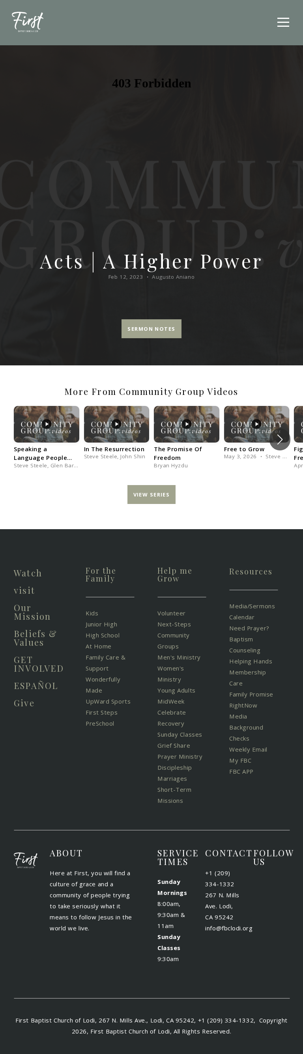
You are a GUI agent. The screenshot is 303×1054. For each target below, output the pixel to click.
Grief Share (173, 745)
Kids (92, 613)
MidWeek (171, 701)
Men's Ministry (179, 657)
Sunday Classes (179, 734)
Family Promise (252, 694)
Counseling (245, 650)
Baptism (241, 639)
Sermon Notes (151, 328)
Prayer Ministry (179, 756)
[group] (46, 439)
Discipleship (175, 767)
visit (24, 590)
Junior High (102, 624)
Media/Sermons (252, 606)
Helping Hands (250, 661)
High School (103, 635)
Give (24, 703)
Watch (28, 573)
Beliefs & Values (35, 638)
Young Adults (177, 690)
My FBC (240, 760)
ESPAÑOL (36, 685)
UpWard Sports (108, 701)
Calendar (241, 617)
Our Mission (32, 612)
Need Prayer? (249, 628)
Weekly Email (249, 749)
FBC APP (241, 771)
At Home (99, 646)
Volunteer (172, 613)
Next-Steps (174, 624)
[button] (280, 439)
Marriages (172, 778)
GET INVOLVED (39, 664)
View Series (151, 494)
